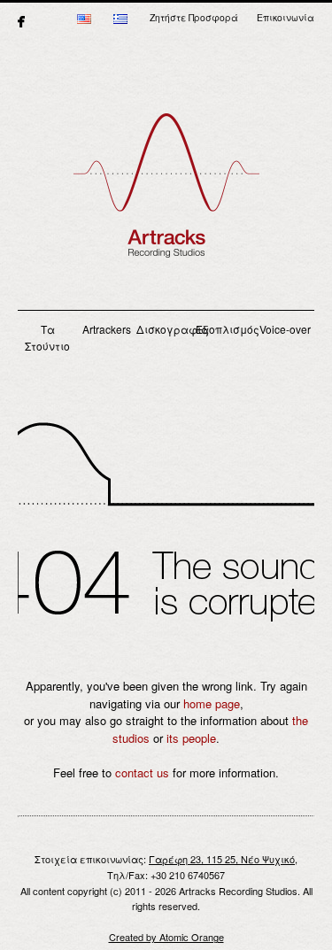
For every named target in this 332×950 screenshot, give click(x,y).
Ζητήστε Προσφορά (194, 17)
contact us (142, 772)
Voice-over (285, 328)
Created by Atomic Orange (166, 937)
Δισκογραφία (166, 328)
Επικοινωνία (285, 17)
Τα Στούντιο (47, 337)
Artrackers (106, 328)
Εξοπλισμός (225, 328)
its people (191, 738)
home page (211, 703)
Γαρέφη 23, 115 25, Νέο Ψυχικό (222, 859)
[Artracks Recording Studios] (166, 194)
